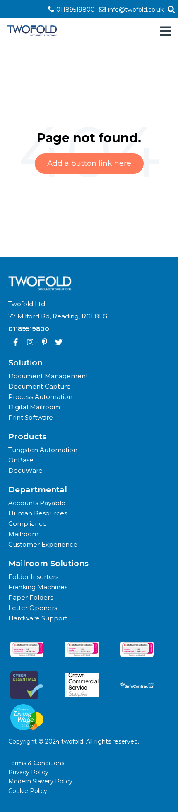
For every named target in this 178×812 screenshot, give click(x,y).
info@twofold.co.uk (135, 9)
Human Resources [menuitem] (37, 513)
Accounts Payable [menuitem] (36, 503)
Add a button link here (89, 163)
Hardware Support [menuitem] (37, 618)
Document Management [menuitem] (48, 376)
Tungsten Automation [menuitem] (42, 450)
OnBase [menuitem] (21, 460)
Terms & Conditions (36, 763)
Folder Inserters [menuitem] (33, 577)
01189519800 (75, 9)
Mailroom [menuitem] (23, 534)
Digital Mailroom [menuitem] (34, 407)
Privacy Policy (28, 772)
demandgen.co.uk (128, 750)
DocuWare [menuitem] (25, 470)
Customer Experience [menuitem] (42, 544)
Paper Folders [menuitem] (30, 597)
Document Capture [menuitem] (39, 386)
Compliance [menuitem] (27, 524)
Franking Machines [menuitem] (37, 587)
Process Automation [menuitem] (40, 397)
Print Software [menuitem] (30, 417)
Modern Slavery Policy (40, 781)
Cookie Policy (27, 791)
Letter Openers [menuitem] (32, 608)
